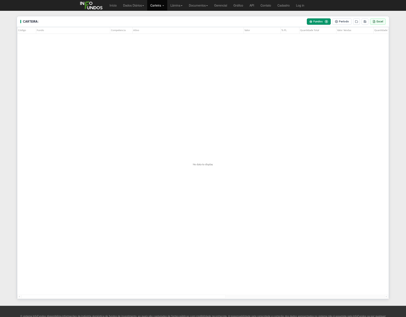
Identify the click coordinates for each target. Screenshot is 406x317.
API (252, 5)
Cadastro (283, 5)
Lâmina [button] (175, 5)
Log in (300, 5)
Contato (266, 5)
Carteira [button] (156, 5)
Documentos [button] (197, 5)
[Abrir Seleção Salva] (356, 21)
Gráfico (238, 5)
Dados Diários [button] (132, 5)
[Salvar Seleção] (365, 21)
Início (113, 5)
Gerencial (220, 5)
